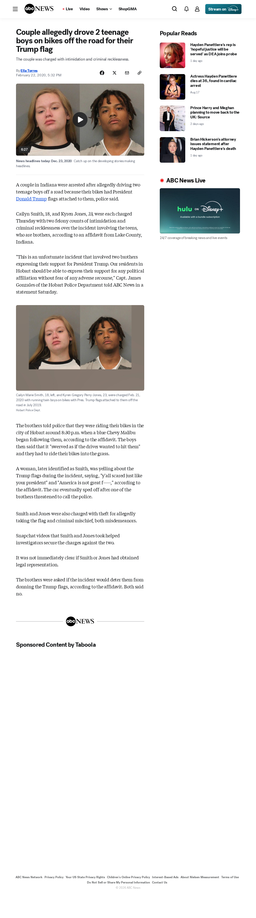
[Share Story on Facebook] (102, 73)
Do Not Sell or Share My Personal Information (118, 882)
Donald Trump (31, 198)
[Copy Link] (139, 73)
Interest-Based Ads (165, 877)
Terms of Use (230, 877)
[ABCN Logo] (39, 9)
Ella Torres (29, 70)
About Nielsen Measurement (199, 877)
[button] (15, 9)
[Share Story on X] (114, 73)
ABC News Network (29, 877)
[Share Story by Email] (127, 73)
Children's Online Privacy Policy (128, 877)
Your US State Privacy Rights (85, 877)
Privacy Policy (54, 877)
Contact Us (159, 882)
